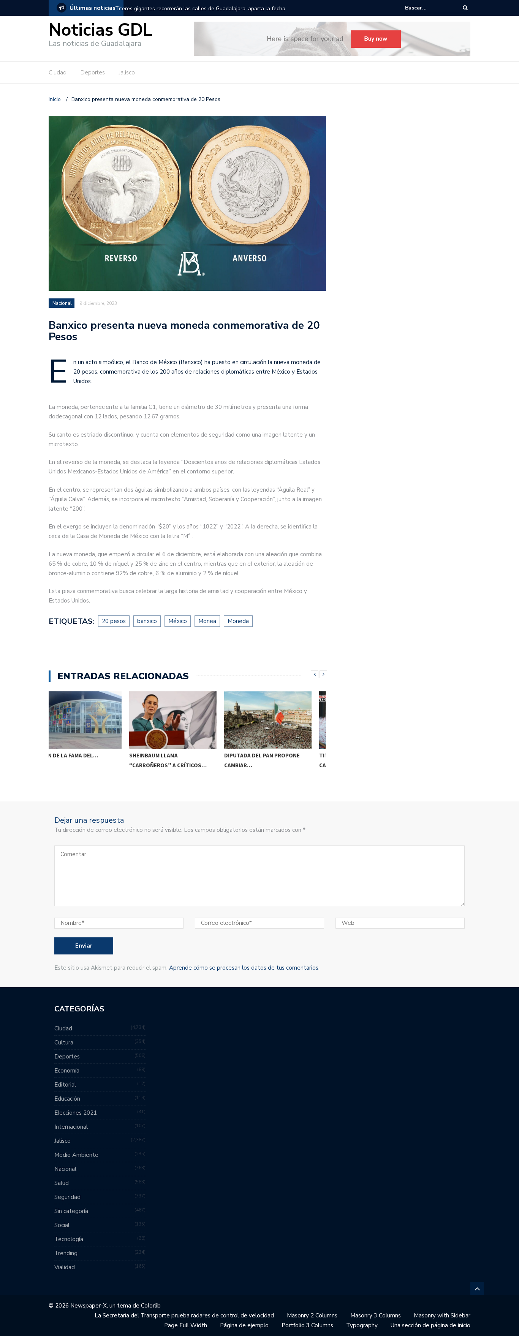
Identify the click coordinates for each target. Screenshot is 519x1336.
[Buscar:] (428, 8)
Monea (207, 621)
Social (62, 1225)
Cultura (63, 1042)
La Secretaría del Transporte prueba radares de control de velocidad (184, 1315)
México (177, 621)
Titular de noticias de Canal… (271, 760)
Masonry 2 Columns (312, 1315)
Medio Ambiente (76, 1155)
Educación (67, 1099)
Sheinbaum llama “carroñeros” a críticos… (87, 760)
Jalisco (127, 72)
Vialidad (64, 1267)
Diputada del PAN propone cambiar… (181, 760)
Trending (66, 1253)
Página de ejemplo (244, 1325)
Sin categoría (71, 1211)
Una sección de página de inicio (430, 1325)
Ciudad (57, 72)
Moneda (238, 621)
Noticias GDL (100, 30)
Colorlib (151, 1305)
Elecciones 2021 (75, 1113)
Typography (362, 1325)
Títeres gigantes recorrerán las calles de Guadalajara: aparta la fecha (200, 8)
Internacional (71, 1127)
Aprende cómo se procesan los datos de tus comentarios (243, 968)
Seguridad (67, 1197)
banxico (147, 621)
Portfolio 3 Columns (307, 1325)
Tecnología (68, 1239)
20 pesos (114, 621)
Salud (61, 1183)
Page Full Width (185, 1325)
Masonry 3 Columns (375, 1315)
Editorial (65, 1084)
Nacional (62, 303)
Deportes (93, 72)
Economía (66, 1070)
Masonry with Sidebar (442, 1315)
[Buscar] (465, 8)
